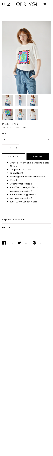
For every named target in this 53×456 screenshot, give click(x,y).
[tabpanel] (26, 57)
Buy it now (38, 156)
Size (4, 133)
